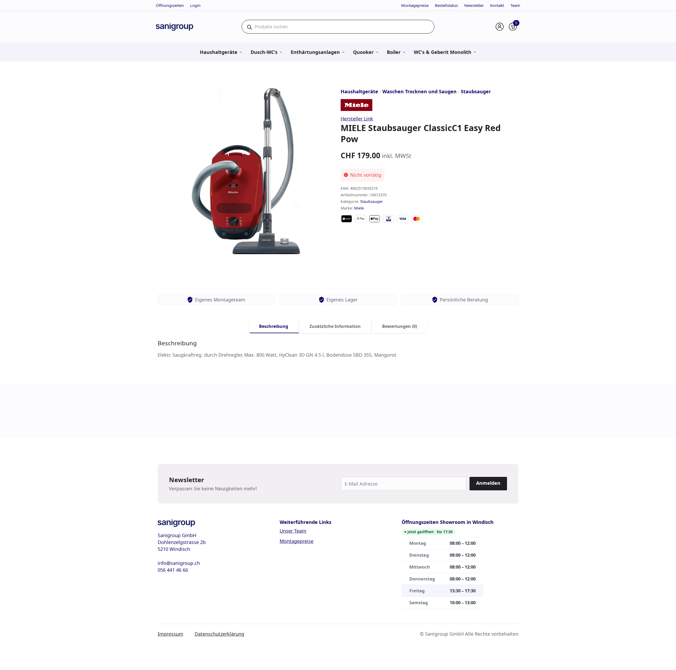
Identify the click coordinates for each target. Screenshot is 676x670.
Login (195, 5)
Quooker (363, 52)
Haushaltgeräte (218, 52)
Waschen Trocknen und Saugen (419, 91)
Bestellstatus (446, 5)
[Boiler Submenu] (404, 52)
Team (515, 5)
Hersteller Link (357, 118)
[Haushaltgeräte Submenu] (240, 52)
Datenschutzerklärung (219, 634)
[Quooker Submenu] (377, 52)
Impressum (170, 634)
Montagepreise (415, 5)
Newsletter (474, 5)
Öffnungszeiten (170, 5)
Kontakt (497, 5)
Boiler (394, 52)
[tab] (273, 326)
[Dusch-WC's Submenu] (281, 52)
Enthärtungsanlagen (315, 52)
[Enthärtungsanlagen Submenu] (343, 52)
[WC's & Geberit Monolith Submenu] (474, 52)
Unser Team (293, 531)
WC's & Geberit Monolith (442, 52)
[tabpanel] (338, 348)
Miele (359, 208)
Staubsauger (476, 91)
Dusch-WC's (264, 52)
